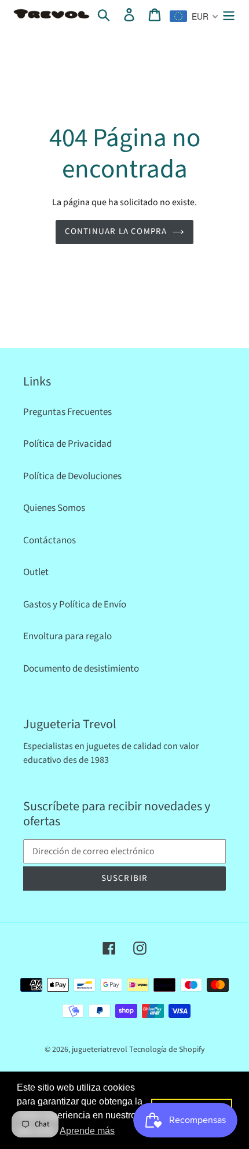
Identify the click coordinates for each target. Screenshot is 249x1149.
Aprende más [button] (87, 1131)
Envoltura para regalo (67, 636)
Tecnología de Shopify (167, 1049)
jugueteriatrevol (99, 1049)
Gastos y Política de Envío (74, 604)
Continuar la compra (116, 231)
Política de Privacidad (67, 444)
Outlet (36, 572)
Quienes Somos (54, 508)
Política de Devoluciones (72, 476)
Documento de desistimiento (81, 669)
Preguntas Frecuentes (67, 412)
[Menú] (228, 15)
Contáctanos (49, 540)
